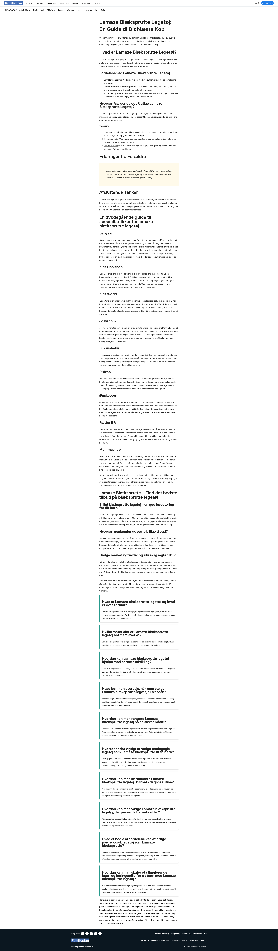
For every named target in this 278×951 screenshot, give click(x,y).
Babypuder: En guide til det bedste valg (158, 910)
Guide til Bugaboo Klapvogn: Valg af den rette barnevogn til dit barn (129, 917)
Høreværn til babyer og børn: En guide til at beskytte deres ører (127, 900)
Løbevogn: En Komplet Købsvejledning (137, 906)
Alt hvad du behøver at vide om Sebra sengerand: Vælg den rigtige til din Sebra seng (137, 913)
